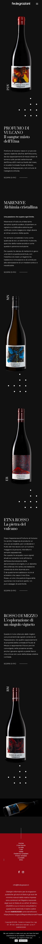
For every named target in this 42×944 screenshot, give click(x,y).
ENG (21, 860)
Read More (23, 940)
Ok (16, 940)
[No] (39, 937)
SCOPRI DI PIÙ (10, 178)
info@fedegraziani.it (21, 885)
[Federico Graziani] (21, 3)
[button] (37, 4)
